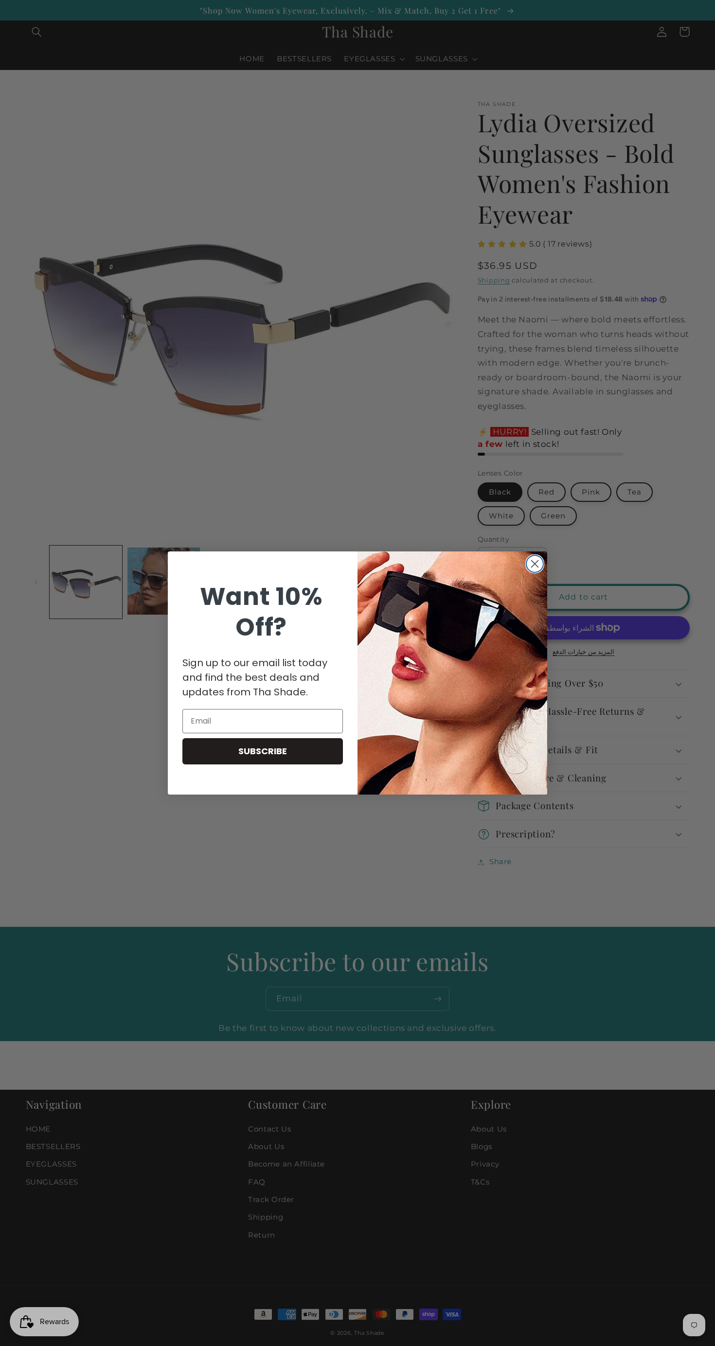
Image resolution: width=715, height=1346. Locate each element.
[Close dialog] (534, 563)
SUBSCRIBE (262, 751)
